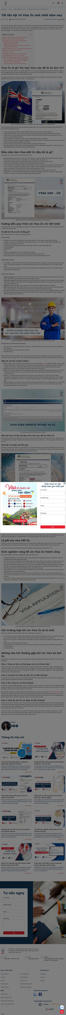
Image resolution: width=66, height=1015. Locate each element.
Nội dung (43, 513)
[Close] (65, 483)
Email (42, 505)
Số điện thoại (44, 498)
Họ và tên (43, 490)
